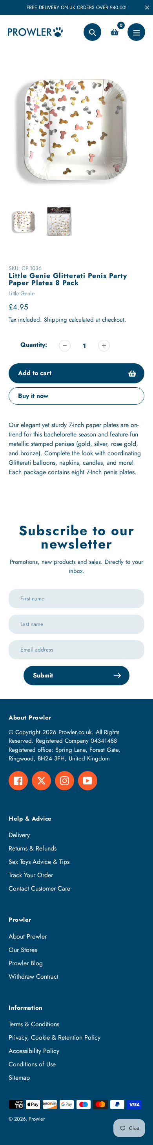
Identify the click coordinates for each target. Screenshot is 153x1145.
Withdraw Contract (33, 976)
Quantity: (33, 344)
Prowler (37, 1119)
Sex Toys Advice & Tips (39, 861)
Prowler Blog (26, 963)
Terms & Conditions (34, 1024)
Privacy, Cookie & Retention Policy (54, 1037)
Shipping (55, 319)
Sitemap (19, 1077)
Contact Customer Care (39, 888)
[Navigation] (136, 32)
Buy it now (33, 395)
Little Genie (22, 293)
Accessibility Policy (34, 1050)
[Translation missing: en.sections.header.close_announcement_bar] (147, 7)
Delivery (19, 834)
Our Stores (23, 949)
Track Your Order (31, 875)
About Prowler (28, 936)
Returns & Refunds (32, 848)
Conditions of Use (32, 1064)
